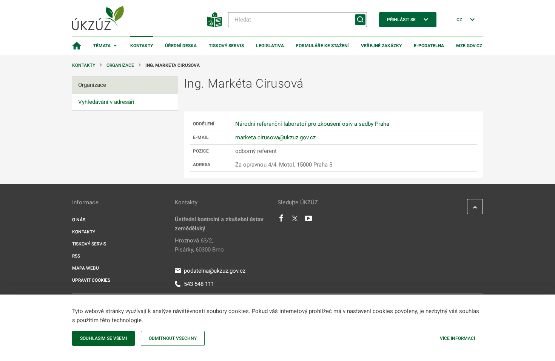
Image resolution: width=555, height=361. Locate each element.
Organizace (120, 65)
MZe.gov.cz (469, 45)
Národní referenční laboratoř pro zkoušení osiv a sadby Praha (312, 123)
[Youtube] (309, 220)
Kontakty (141, 45)
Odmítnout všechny (173, 338)
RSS (76, 256)
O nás (78, 219)
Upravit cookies (91, 280)
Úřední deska (181, 45)
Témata (102, 45)
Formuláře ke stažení (322, 45)
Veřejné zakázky (381, 45)
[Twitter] (295, 220)
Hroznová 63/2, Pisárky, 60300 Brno (199, 245)
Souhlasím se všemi (103, 338)
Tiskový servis (226, 45)
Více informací (457, 338)
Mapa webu (85, 268)
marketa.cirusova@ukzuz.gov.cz (275, 137)
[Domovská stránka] (76, 46)
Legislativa (270, 45)
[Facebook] (281, 220)
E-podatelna (429, 45)
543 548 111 (199, 284)
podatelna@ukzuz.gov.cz (214, 270)
